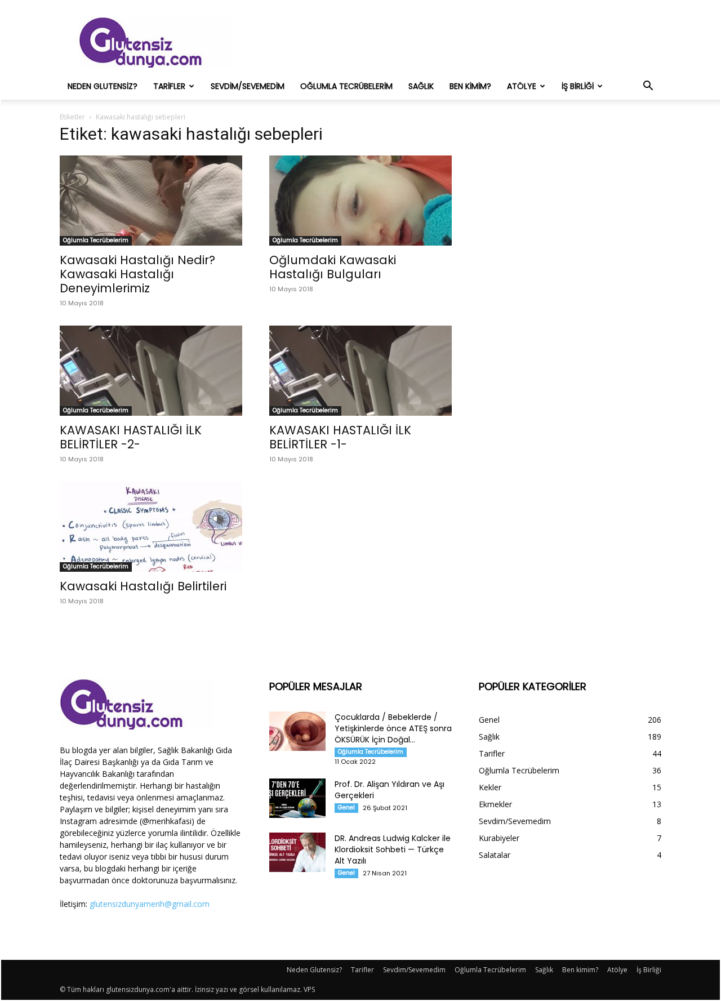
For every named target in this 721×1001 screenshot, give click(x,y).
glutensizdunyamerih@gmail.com (150, 903)
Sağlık (421, 86)
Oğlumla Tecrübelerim (346, 86)
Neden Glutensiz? (102, 86)
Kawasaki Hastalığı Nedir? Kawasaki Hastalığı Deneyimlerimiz (137, 274)
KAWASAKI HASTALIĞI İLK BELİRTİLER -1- (340, 437)
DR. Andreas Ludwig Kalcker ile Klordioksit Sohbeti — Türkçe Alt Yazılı (393, 849)
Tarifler (169, 86)
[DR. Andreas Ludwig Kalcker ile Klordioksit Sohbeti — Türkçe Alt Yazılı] (297, 852)
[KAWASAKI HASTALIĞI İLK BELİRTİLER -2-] (151, 371)
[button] (647, 87)
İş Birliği (578, 86)
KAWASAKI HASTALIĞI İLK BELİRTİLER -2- (131, 437)
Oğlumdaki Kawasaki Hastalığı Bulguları (332, 267)
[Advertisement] (456, 42)
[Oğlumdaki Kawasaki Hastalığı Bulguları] (360, 200)
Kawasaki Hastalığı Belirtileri (143, 586)
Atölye (521, 86)
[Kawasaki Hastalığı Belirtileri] (151, 527)
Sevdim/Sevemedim (247, 86)
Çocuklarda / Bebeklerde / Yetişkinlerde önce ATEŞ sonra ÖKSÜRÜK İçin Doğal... (393, 728)
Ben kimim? (470, 86)
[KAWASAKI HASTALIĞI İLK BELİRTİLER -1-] (360, 371)
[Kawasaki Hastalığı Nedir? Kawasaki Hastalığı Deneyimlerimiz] (151, 200)
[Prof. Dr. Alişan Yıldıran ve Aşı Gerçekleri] (297, 798)
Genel (346, 807)
